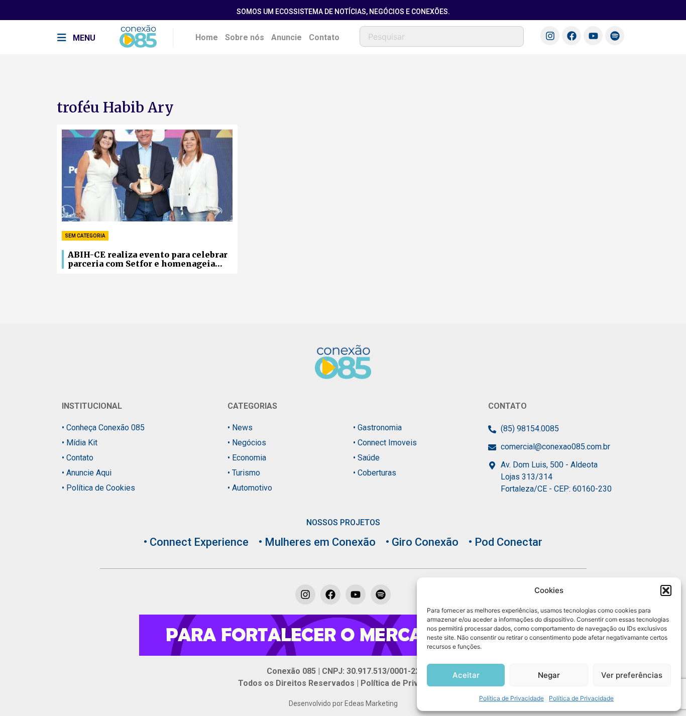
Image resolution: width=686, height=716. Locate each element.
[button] (666, 590)
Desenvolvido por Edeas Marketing (343, 703)
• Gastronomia (377, 427)
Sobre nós (244, 37)
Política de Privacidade (511, 698)
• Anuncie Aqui (86, 473)
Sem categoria (85, 235)
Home (206, 37)
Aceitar (466, 675)
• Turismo (243, 473)
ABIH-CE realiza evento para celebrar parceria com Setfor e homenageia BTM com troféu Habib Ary (147, 259)
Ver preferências (631, 675)
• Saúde (366, 457)
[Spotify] (614, 35)
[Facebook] (571, 35)
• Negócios (246, 442)
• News (240, 427)
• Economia (246, 457)
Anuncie (286, 37)
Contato (324, 37)
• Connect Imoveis (385, 442)
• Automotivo (249, 488)
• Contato (77, 457)
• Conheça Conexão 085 (103, 427)
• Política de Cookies (98, 488)
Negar (549, 675)
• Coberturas (374, 473)
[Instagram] (549, 35)
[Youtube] (593, 35)
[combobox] (442, 36)
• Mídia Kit (79, 442)
